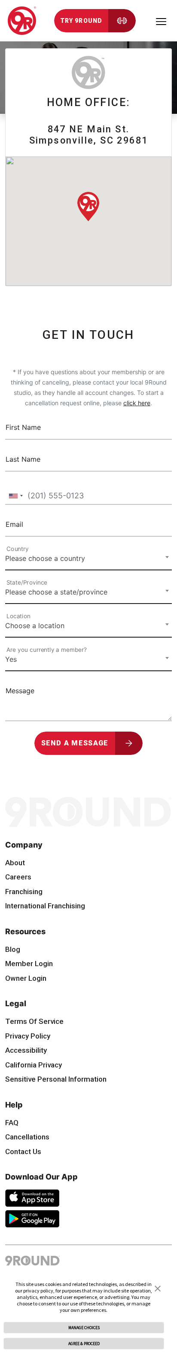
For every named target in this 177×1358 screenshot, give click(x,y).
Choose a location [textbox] (34, 625)
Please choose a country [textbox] (45, 558)
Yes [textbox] (11, 659)
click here (136, 403)
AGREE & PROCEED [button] (84, 1343)
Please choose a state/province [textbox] (56, 592)
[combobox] (15, 496)
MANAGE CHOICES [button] (84, 1327)
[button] (157, 1288)
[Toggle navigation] (161, 20)
